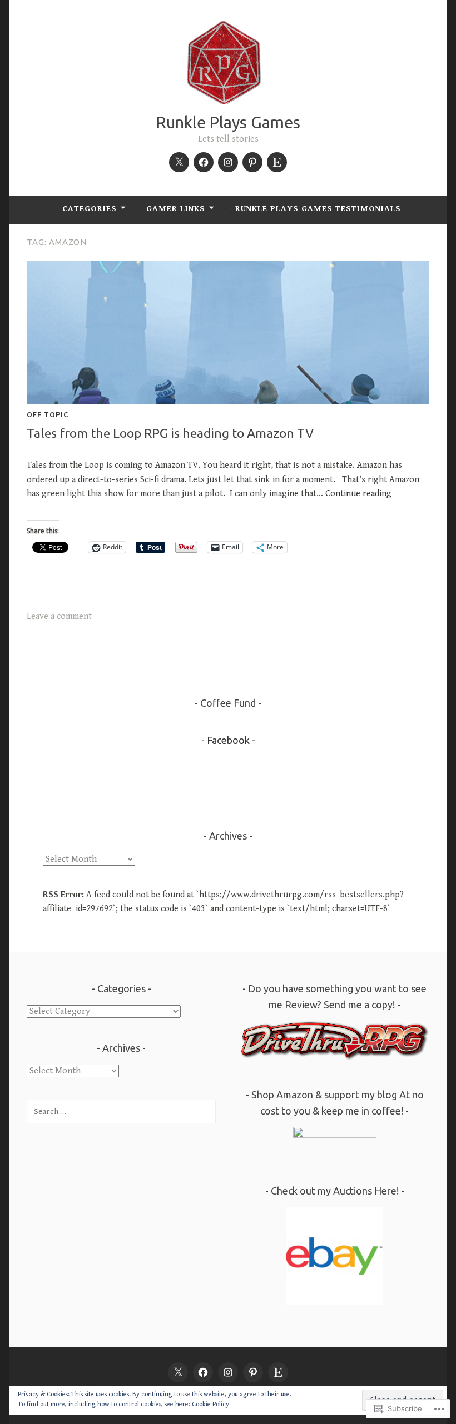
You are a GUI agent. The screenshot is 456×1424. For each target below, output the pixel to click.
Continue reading (358, 493)
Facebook (228, 740)
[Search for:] (121, 1111)
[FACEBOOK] (203, 1372)
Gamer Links (175, 208)
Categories (89, 208)
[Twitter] (179, 162)
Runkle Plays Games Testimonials (318, 208)
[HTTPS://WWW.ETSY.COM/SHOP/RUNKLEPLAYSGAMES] (278, 1372)
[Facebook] (203, 162)
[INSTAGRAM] (228, 1372)
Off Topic (47, 414)
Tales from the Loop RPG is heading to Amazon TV (170, 433)
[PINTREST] (253, 1372)
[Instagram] (228, 162)
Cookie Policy (210, 1404)
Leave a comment (59, 616)
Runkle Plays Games (228, 122)
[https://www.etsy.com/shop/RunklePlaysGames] (276, 162)
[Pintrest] (252, 162)
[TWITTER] (178, 1372)
